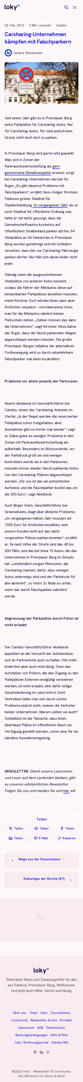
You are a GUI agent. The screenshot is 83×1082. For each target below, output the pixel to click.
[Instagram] (35, 1052)
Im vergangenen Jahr (50, 205)
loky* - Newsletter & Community (47, 1071)
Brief (61, 1076)
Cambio (61, 25)
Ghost (48, 1076)
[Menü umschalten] (74, 7)
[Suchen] (66, 7)
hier (66, 790)
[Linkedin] (41, 1052)
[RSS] (48, 1052)
